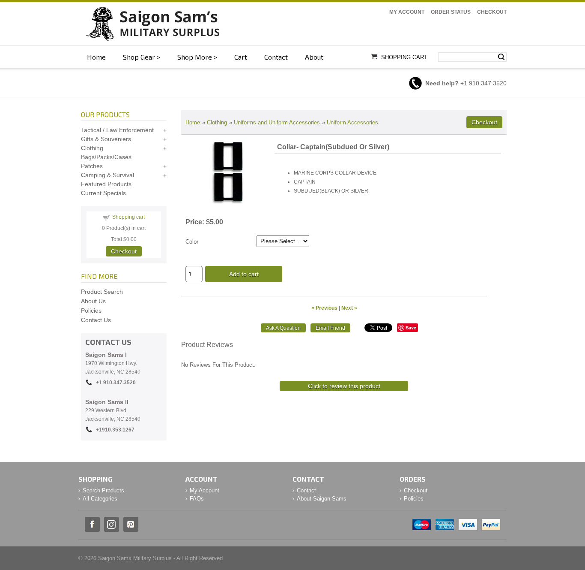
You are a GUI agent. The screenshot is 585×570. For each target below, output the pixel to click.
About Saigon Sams (321, 498)
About (314, 57)
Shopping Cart (404, 57)
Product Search (102, 291)
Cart (240, 57)
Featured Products (106, 184)
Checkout (492, 12)
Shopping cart (128, 217)
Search (501, 57)
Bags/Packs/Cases (106, 157)
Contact (276, 57)
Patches (92, 166)
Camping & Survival (107, 175)
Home (96, 57)
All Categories (100, 498)
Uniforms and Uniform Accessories (277, 122)
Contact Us (96, 320)
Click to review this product (344, 386)
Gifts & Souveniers (106, 139)
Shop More (194, 57)
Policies (91, 310)
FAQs (197, 498)
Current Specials (103, 193)
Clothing (217, 122)
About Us (93, 301)
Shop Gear (139, 57)
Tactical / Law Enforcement (117, 130)
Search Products (103, 490)
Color (191, 241)
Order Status (451, 12)
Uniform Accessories (352, 122)
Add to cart (244, 274)
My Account (406, 12)
